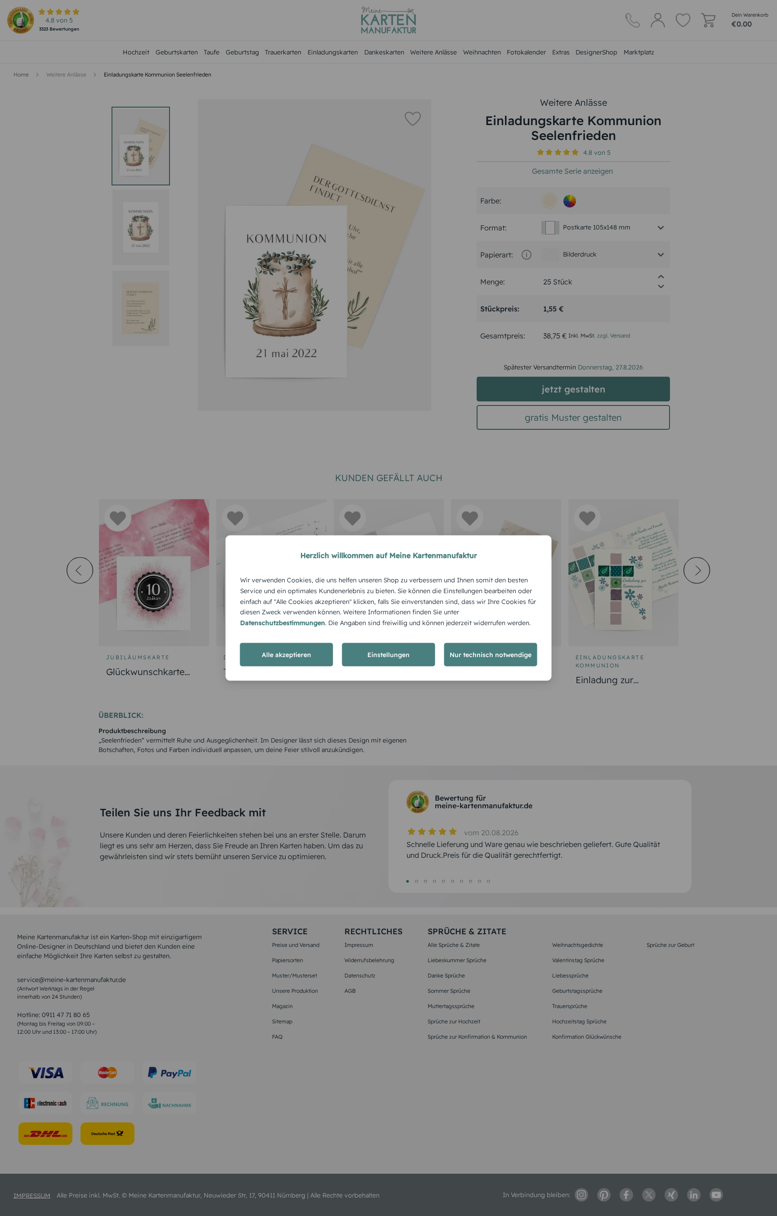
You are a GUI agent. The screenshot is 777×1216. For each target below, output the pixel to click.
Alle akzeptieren (286, 654)
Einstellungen (388, 654)
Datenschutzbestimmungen (282, 623)
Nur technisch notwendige (490, 654)
